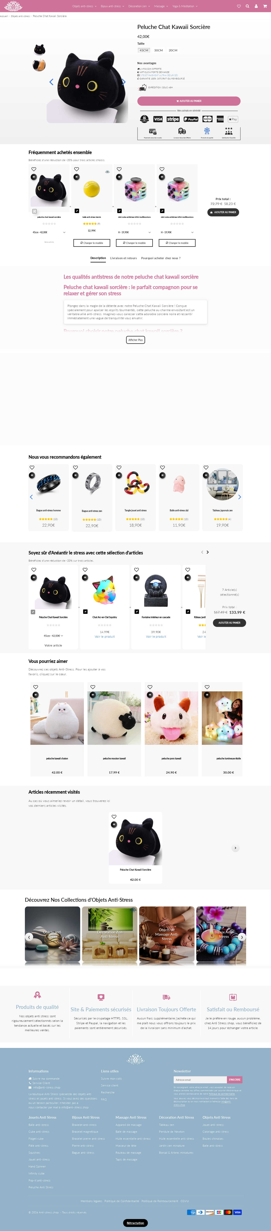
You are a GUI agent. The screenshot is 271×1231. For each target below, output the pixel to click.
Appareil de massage (129, 1124)
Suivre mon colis (111, 1078)
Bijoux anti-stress (111, 6)
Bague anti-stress (83, 1152)
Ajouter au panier (225, 212)
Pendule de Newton (171, 1131)
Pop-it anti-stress (40, 1180)
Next (123, 81)
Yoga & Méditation (183, 6)
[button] (35, 848)
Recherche (107, 1092)
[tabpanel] (39, 49)
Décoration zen (137, 6)
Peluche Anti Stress (41, 1187)
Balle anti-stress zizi (179, 510)
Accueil (4, 16)
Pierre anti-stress (83, 1145)
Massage (159, 6)
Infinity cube (37, 1173)
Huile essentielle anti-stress (133, 1138)
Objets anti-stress (82, 6)
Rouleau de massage (128, 1152)
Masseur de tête (126, 1145)
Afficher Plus (135, 339)
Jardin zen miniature (172, 1145)
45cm (144, 50)
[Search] (247, 6)
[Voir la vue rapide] (32, 475)
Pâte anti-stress (38, 1145)
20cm (173, 50)
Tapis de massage (127, 1159)
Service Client (41, 1083)
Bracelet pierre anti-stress (88, 1138)
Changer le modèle (93, 242)
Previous (51, 81)
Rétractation (135, 1223)
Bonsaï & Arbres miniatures (176, 1152)
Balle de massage (126, 1131)
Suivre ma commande (46, 1078)
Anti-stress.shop (49, 1212)
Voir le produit (105, 636)
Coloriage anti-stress (216, 1131)
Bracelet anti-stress (84, 1124)
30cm (158, 50)
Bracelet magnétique (85, 1131)
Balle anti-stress (39, 1124)
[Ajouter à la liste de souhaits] (32, 467)
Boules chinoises (213, 1138)
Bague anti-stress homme (48, 510)
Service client (109, 1085)
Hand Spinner (37, 1166)
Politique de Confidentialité (122, 1201)
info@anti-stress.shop (46, 1087)
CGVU (185, 1201)
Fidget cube (36, 1138)
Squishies (34, 1152)
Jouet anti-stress (39, 1159)
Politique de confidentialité (222, 1094)
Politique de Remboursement (160, 1201)
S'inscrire (234, 1079)
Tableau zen (166, 1124)
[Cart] (265, 6)
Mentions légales (91, 1201)
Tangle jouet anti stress (136, 510)
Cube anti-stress (39, 1131)
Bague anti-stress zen (92, 511)
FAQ (104, 1099)
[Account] (256, 6)
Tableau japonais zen (223, 510)
